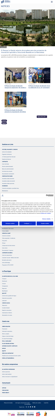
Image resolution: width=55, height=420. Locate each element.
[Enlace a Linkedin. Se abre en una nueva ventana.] (34, 407)
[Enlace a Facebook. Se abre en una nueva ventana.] (32, 407)
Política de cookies (37, 402)
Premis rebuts (5, 392)
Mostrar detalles (46, 218)
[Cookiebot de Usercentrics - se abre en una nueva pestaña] (47, 195)
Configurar (26, 223)
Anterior (4, 120)
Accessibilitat (27, 404)
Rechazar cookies (10, 223)
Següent (4, 123)
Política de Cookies (46, 213)
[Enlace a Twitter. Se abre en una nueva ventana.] (26, 407)
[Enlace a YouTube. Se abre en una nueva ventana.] (30, 407)
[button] (42, 117)
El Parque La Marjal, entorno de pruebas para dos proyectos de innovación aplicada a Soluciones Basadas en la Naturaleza (23, 51)
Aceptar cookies (45, 223)
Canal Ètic (46, 402)
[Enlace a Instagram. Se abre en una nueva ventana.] (28, 407)
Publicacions (5, 390)
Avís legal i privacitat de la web (22, 402)
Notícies (4, 388)
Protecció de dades (8, 402)
